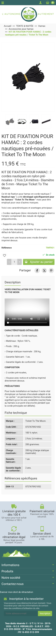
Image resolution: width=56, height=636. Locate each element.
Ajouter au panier (41, 262)
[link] (37, 270)
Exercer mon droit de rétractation (16, 592)
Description (13, 282)
